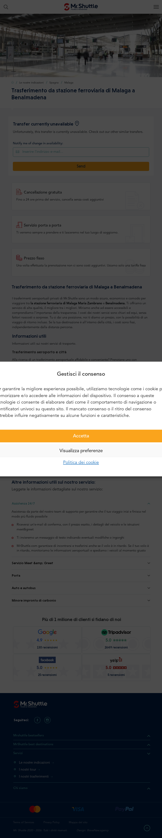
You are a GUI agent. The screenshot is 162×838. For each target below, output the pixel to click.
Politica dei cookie (81, 462)
